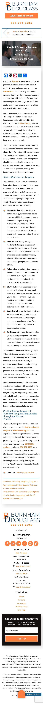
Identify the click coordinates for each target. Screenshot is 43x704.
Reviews (21, 600)
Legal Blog (23, 31)
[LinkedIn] (12, 543)
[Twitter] (24, 543)
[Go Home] (9, 33)
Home (15, 31)
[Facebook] (7, 543)
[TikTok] (36, 543)
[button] (21, 694)
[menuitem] (21, 596)
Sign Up (21, 638)
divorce (15, 81)
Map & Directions (23, 566)
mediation (8, 91)
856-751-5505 (21, 23)
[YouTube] (18, 543)
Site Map (21, 610)
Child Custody (21, 472)
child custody (23, 123)
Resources (21, 603)
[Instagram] (30, 543)
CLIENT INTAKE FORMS (21, 15)
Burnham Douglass (21, 431)
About (21, 596)
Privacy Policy (21, 607)
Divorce (31, 472)
